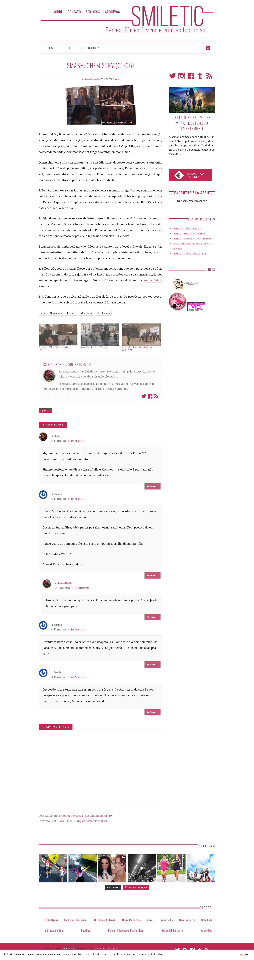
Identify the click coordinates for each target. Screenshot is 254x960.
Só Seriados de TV (91, 48)
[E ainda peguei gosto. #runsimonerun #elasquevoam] (142, 868)
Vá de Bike (206, 930)
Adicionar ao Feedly (194, 175)
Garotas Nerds (187, 920)
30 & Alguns (51, 920)
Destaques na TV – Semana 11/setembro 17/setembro (192, 123)
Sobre (58, 11)
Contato (74, 11)
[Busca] (208, 47)
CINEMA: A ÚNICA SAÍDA (187, 228)
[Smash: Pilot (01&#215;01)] (100, 334)
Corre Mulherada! (131, 920)
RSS (209, 77)
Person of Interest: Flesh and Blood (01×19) (85, 815)
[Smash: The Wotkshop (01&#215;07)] (141, 334)
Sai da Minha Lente (172, 930)
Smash (45, 410)
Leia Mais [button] (159, 954)
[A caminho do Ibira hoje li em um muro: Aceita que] (171, 868)
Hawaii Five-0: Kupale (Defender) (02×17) (83, 821)
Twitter (144, 396)
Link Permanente (77, 441)
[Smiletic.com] (127, 24)
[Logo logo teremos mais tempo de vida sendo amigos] (112, 868)
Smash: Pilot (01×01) (95, 347)
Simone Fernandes (77, 364)
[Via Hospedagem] (196, 310)
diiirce (150, 920)
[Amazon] (185, 290)
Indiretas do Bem (54, 930)
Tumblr (200, 77)
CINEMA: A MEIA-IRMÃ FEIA (189, 253)
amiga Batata (152, 280)
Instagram (181, 77)
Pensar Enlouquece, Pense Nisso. (126, 930)
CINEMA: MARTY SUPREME (188, 233)
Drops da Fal (166, 920)
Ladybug (85, 930)
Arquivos (112, 11)
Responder (154, 486)
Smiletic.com (68, 948)
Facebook (150, 396)
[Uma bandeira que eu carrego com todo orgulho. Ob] (82, 868)
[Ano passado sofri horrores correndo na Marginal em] (201, 868)
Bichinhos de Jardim (105, 920)
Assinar (156, 396)
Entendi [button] (244, 955)
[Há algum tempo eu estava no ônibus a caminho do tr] (53, 868)
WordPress (100, 948)
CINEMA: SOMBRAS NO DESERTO (192, 238)
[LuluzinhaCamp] (178, 310)
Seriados (93, 11)
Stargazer (113, 948)
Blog (68, 48)
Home (51, 48)
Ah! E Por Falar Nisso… (76, 920)
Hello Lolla (206, 920)
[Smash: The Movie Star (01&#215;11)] (58, 334)
